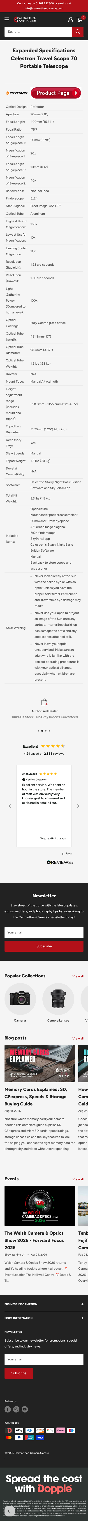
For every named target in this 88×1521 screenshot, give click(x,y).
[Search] (77, 32)
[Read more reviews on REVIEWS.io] (60, 863)
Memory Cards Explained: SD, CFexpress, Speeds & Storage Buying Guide (36, 1097)
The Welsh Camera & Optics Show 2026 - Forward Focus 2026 (34, 1240)
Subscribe (44, 946)
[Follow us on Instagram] (16, 1409)
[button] (10, 806)
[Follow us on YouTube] (25, 1409)
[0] (80, 19)
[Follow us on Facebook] (8, 1409)
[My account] (70, 19)
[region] (44, 806)
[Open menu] (7, 19)
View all (77, 976)
